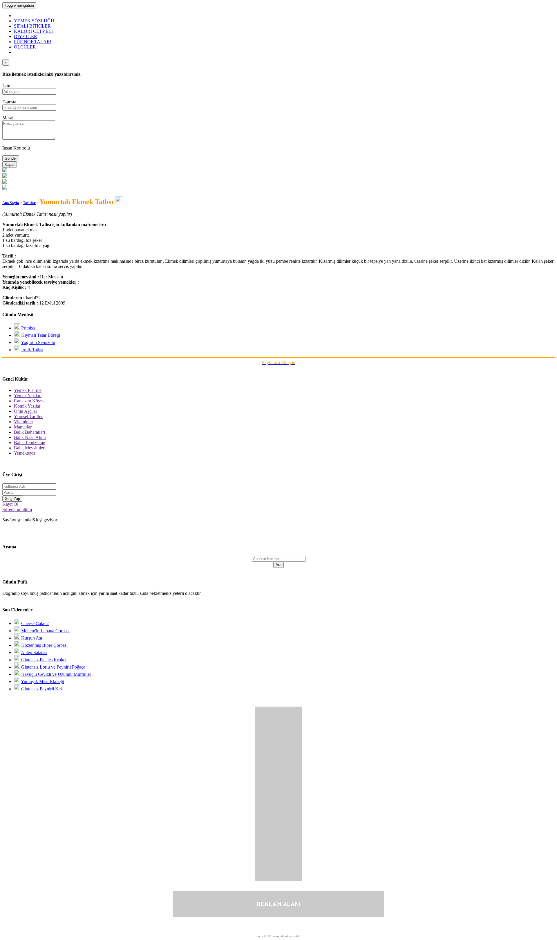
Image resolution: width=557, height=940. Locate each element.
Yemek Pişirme (27, 390)
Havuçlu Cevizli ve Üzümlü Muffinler (56, 674)
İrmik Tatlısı (32, 349)
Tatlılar (29, 203)
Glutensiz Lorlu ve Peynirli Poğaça (53, 667)
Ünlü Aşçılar (25, 411)
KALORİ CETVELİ (33, 31)
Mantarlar (23, 426)
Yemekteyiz (24, 453)
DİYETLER (25, 36)
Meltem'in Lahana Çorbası (45, 630)
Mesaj (7, 117)
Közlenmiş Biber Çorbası (44, 645)
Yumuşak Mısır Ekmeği (42, 681)
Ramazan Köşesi (29, 400)
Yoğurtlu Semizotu (38, 342)
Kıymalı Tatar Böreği (40, 335)
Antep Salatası (34, 652)
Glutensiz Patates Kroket (43, 659)
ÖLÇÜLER (25, 46)
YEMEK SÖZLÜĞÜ (34, 20)
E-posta (9, 101)
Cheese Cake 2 (35, 623)
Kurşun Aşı (31, 637)
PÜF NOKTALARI (32, 41)
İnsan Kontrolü (16, 147)
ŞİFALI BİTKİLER (32, 26)
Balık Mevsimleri (30, 447)
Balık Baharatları (29, 432)
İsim (6, 85)
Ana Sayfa (10, 203)
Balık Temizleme (29, 442)
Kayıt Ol (10, 504)
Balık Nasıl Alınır (30, 437)
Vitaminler (23, 421)
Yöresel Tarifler (28, 416)
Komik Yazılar (27, 406)
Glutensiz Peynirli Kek (42, 688)
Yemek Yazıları (27, 395)
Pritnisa (28, 327)
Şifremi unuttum (17, 509)
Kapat (10, 164)
